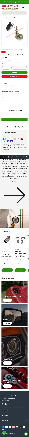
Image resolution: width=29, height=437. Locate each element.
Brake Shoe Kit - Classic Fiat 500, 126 (20, 252)
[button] (23, 7)
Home (2, 17)
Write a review (14, 119)
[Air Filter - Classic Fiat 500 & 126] (7, 240)
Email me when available (14, 76)
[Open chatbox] (26, 434)
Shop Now (7, 300)
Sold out (19, 67)
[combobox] (14, 13)
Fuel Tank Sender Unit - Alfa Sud (11, 17)
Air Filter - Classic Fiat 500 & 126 (6, 253)
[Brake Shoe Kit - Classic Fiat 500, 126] (20, 240)
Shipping (9, 60)
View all (26, 231)
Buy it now (14, 72)
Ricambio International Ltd (7, 49)
